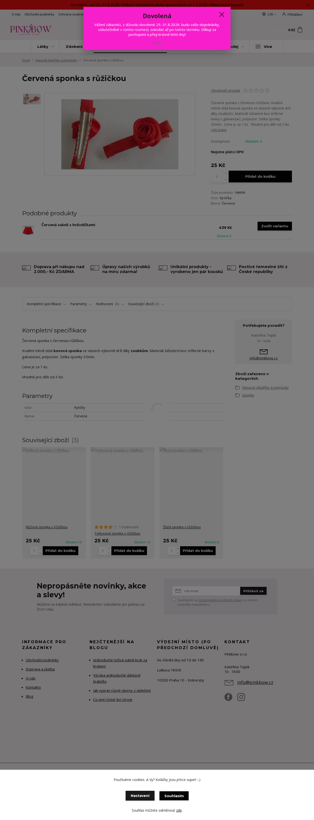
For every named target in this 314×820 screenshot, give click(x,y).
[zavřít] (222, 14)
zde (179, 810)
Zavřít (157, 43)
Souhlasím (174, 796)
